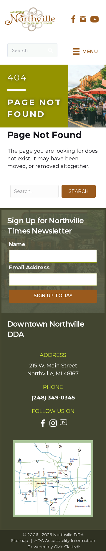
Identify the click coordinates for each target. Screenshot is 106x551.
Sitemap (19, 540)
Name (17, 244)
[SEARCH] (50, 50)
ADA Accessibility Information (64, 540)
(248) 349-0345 (53, 397)
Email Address (29, 267)
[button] (79, 191)
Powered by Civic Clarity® (53, 546)
